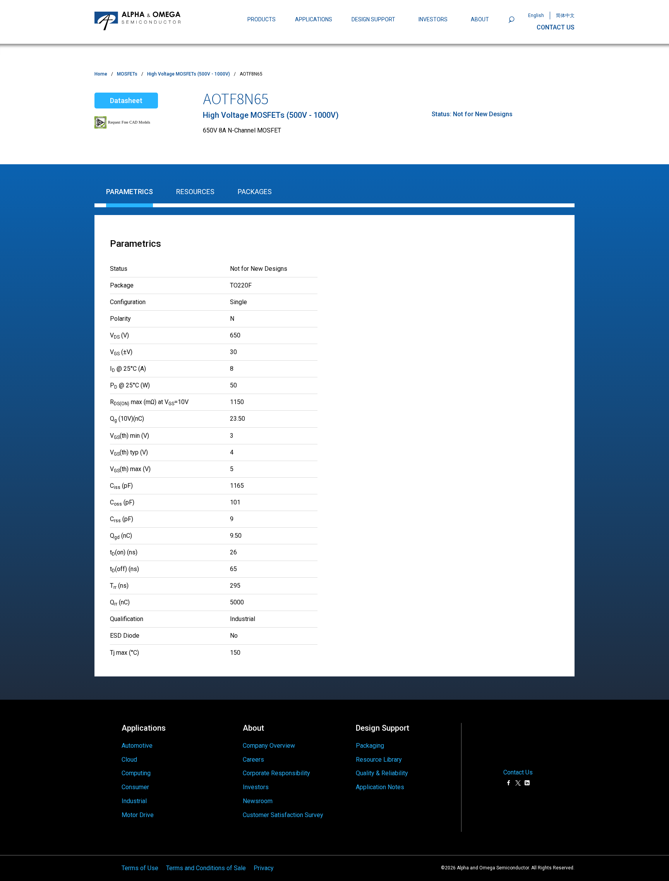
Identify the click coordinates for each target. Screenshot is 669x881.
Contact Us (518, 772)
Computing (136, 773)
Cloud (129, 759)
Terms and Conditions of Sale (206, 868)
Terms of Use (140, 868)
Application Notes (380, 787)
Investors (256, 787)
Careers (253, 759)
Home (100, 74)
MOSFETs (127, 74)
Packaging (370, 745)
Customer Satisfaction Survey (283, 815)
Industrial (134, 801)
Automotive (137, 745)
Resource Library (379, 759)
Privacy (264, 868)
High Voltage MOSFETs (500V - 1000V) (188, 74)
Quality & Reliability (382, 773)
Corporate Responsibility (276, 773)
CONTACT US (556, 27)
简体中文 (565, 15)
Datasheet (126, 100)
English (536, 15)
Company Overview (269, 745)
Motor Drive (138, 815)
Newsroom (258, 801)
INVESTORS (433, 19)
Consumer (135, 787)
